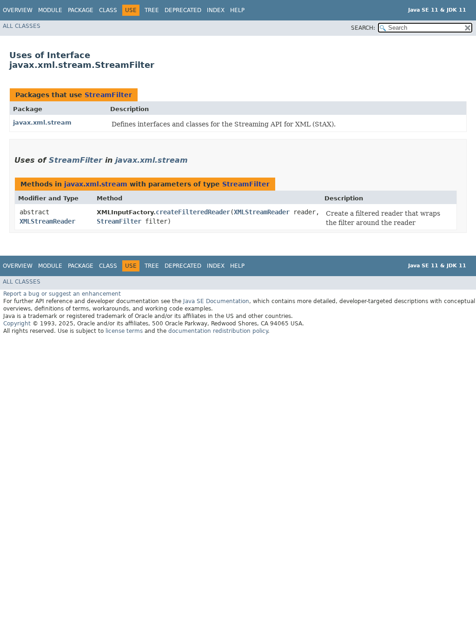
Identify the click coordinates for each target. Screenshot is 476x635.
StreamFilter (108, 95)
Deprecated (183, 10)
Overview (18, 10)
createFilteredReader (193, 212)
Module (50, 10)
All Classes (21, 26)
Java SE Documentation (216, 301)
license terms (124, 331)
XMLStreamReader (47, 221)
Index (216, 10)
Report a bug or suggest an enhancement (62, 294)
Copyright (17, 323)
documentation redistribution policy (218, 331)
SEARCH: (363, 28)
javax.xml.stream (42, 122)
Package (80, 10)
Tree (152, 10)
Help (237, 10)
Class (108, 10)
